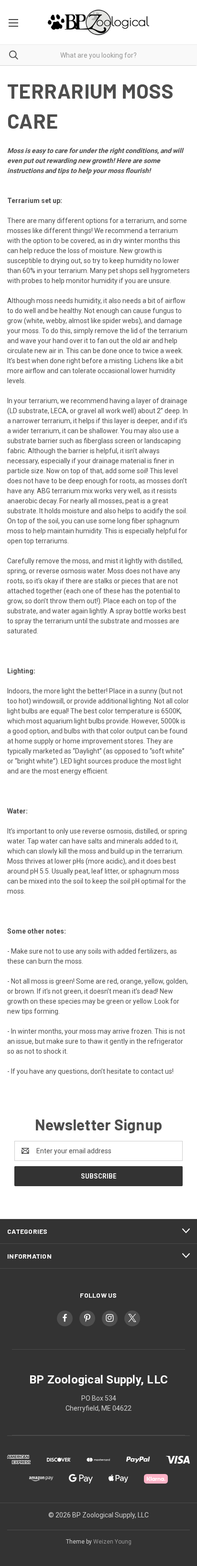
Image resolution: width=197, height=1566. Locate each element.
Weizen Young (112, 1541)
